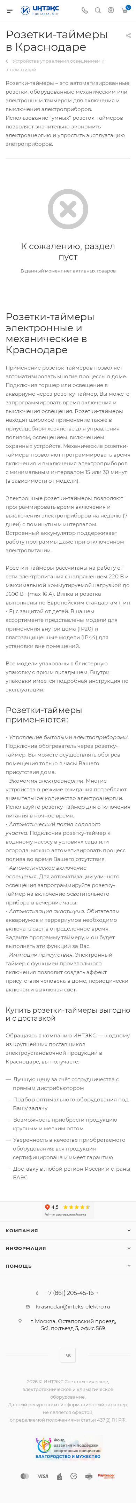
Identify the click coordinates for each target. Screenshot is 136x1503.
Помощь (19, 1266)
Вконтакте (68, 1355)
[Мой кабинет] (111, 11)
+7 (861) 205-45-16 (69, 1293)
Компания (22, 1230)
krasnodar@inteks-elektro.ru (73, 1306)
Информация (26, 1248)
